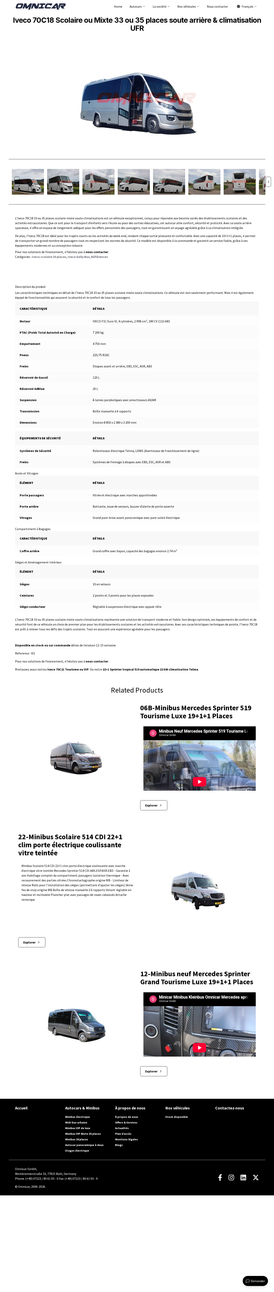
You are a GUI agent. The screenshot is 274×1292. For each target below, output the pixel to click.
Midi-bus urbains (76, 1122)
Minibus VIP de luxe (77, 1128)
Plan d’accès (123, 1134)
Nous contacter (217, 6)
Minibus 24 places (76, 1139)
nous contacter (97, 252)
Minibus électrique (77, 1117)
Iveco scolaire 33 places (49, 257)
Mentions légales (126, 1139)
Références (99, 257)
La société (159, 6)
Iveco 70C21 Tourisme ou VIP (68, 669)
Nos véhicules (186, 6)
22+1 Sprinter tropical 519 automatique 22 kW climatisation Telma (150, 669)
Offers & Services (126, 1122)
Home (118, 6)
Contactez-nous (229, 1107)
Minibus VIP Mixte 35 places (83, 1134)
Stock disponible (176, 1117)
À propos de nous (126, 1117)
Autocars (136, 6)
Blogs (119, 1145)
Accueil (21, 1107)
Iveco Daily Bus (79, 257)
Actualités (122, 1128)
